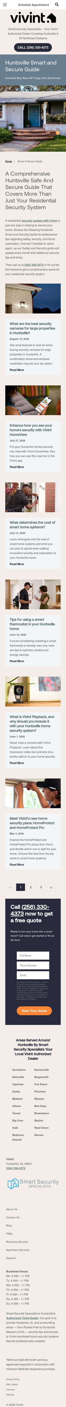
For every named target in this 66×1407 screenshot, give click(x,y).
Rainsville (18, 1077)
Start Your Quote (34, 1010)
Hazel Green (41, 1127)
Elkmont (39, 1098)
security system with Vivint (39, 221)
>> (51, 887)
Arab (15, 1127)
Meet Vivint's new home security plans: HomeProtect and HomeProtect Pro (32, 823)
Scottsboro (19, 1069)
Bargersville (41, 1077)
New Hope (40, 1106)
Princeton (40, 1091)
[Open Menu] (5, 5)
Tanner (16, 1113)
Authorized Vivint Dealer (22, 1318)
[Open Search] (57, 4)
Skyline (38, 1120)
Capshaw (17, 1084)
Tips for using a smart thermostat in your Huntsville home (32, 624)
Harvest (38, 1135)
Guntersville (41, 1069)
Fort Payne (40, 1084)
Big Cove (17, 1120)
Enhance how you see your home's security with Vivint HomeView (31, 430)
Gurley (16, 1091)
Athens (16, 1106)
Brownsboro (41, 1113)
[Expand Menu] (37, 25)
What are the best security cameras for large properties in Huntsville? (32, 328)
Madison (17, 1098)
